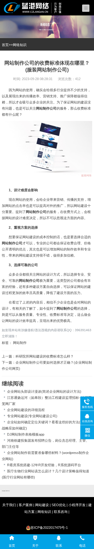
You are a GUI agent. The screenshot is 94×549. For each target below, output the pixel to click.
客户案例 (25, 505)
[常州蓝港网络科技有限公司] (36, 7)
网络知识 (19, 45)
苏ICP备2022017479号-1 (49, 527)
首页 (5, 45)
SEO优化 (59, 505)
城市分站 (8, 490)
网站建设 (80, 206)
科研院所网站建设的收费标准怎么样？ (45, 356)
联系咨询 (61, 512)
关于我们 (9, 505)
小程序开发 (77, 505)
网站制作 (43, 108)
